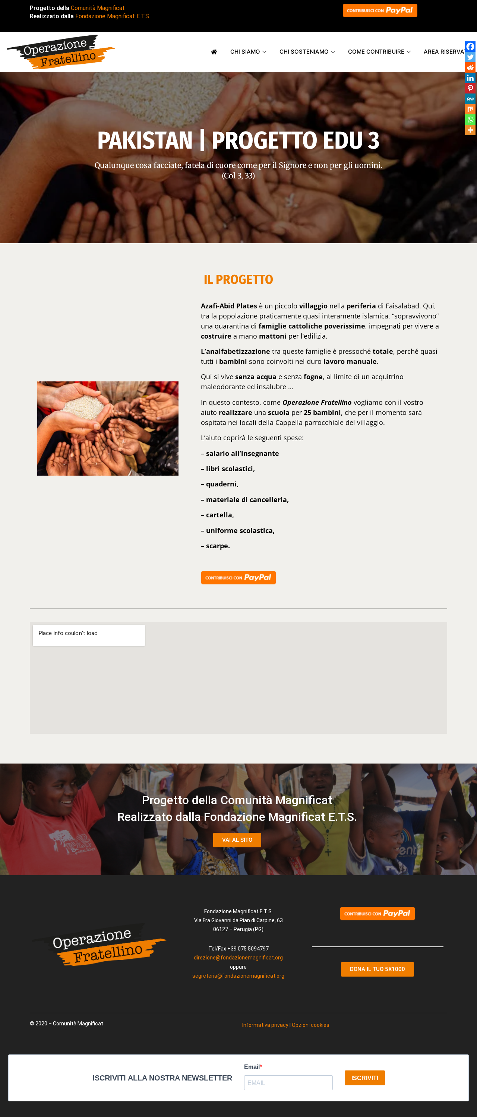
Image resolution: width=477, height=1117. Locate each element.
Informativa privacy (265, 1025)
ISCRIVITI (364, 1078)
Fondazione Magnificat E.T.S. (112, 16)
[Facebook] (470, 46)
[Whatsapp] (470, 119)
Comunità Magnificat (98, 8)
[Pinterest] (470, 88)
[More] (470, 130)
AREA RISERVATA (447, 51)
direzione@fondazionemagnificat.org (238, 958)
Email (252, 1067)
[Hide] (474, 142)
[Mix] (470, 109)
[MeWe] (470, 98)
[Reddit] (470, 67)
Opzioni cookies (310, 1025)
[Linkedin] (470, 78)
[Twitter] (470, 57)
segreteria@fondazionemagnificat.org (238, 976)
